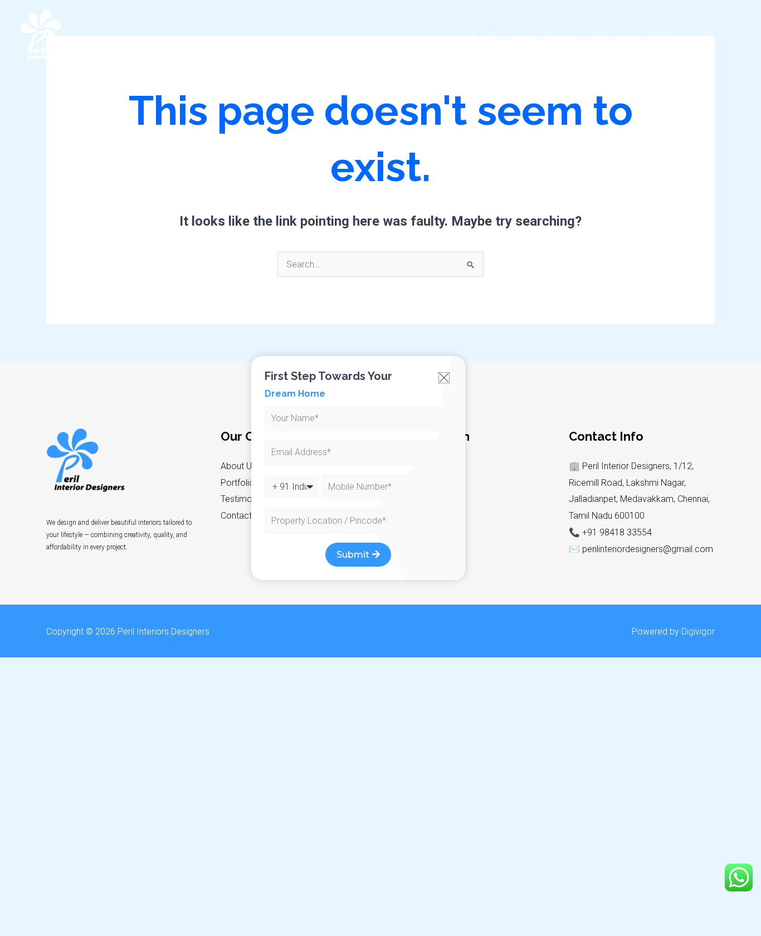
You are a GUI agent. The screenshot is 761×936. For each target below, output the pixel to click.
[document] (380, 468)
